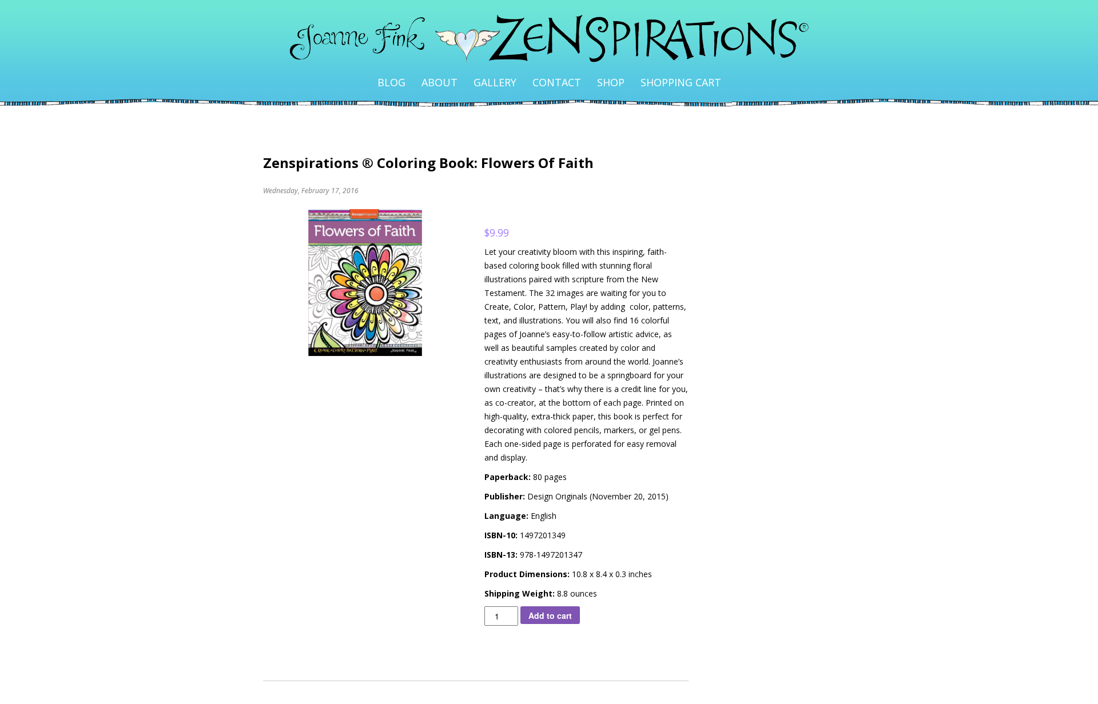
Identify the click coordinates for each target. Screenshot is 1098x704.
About (439, 82)
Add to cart (550, 615)
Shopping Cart (680, 82)
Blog (391, 82)
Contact (556, 82)
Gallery (495, 82)
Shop (610, 82)
